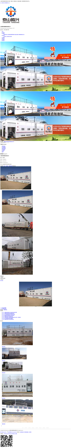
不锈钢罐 (19, 34)
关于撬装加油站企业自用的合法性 (8, 314)
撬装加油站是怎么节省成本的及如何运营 (9, 312)
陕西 (13, 433)
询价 (1, 280)
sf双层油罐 (3, 307)
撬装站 (22, 34)
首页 (2, 31)
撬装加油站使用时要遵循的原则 (8, 313)
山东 (14, 433)
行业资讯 (5, 36)
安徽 (16, 433)
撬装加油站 (5, 34)
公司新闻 (7, 36)
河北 (10, 433)
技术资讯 (10, 36)
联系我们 (3, 40)
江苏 (4, 433)
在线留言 (3, 39)
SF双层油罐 (8, 34)
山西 (11, 433)
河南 (9, 433)
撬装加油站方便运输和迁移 (7, 316)
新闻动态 (3, 35)
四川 (6, 433)
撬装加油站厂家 (11, 141)
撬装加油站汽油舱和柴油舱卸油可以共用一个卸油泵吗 (11, 317)
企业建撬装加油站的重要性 (7, 318)
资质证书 (3, 38)
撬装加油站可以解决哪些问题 (8, 319)
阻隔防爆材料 (13, 34)
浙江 (7, 433)
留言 (2, 280)
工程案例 (3, 37)
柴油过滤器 (16, 34)
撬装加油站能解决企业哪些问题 (8, 315)
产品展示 (3, 33)
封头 (23, 34)
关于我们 (3, 32)
